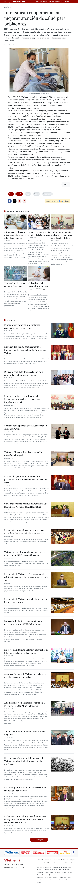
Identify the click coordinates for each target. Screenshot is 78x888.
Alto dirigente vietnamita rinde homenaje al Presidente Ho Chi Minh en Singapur (24, 704)
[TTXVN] (63, 853)
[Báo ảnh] (37, 853)
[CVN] (11, 853)
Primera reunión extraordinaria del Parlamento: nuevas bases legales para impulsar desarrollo (22, 399)
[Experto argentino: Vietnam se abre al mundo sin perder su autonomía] (62, 793)
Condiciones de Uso (59, 860)
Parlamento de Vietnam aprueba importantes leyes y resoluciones (25, 601)
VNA (45, 863)
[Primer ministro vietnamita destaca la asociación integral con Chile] (62, 330)
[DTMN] (24, 853)
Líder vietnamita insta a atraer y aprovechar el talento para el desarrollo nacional (26, 651)
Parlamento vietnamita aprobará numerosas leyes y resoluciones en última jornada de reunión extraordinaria (25, 819)
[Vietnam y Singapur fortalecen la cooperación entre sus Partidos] (62, 431)
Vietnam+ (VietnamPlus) (19, 1)
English (45, 1)
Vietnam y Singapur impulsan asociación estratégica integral (23, 454)
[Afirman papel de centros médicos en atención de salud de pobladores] (15, 221)
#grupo (28, 194)
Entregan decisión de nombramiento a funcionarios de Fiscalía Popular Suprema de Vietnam (25, 349)
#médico (19, 194)
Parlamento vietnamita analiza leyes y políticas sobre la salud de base (61, 235)
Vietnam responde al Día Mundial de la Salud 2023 (39, 233)
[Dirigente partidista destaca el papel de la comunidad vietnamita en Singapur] (62, 377)
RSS (68, 860)
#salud (11, 194)
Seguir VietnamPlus (52, 201)
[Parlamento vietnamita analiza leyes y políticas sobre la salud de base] (62, 221)
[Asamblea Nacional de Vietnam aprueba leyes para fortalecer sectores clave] (62, 680)
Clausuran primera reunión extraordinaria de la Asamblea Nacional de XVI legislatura (25, 505)
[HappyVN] (51, 853)
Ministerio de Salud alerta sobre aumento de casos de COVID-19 (39, 286)
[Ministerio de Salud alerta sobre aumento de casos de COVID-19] (39, 273)
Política (7, 7)
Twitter (15, 201)
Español (57, 1)
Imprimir (19, 201)
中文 (62, 1)
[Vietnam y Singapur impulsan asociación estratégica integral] (62, 458)
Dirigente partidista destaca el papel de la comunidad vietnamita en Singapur (23, 373)
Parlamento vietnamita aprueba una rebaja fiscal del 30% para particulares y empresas (24, 532)
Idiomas (39, 863)
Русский (67, 1)
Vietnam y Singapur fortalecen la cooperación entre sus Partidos (25, 427)
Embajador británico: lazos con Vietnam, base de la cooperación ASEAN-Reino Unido (25, 623)
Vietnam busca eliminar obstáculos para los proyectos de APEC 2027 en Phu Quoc (24, 554)
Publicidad (66, 863)
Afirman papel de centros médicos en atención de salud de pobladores (15, 235)
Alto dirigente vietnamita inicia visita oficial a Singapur (25, 733)
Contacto (74, 863)
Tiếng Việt (39, 1)
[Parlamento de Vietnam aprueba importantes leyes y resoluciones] (62, 605)
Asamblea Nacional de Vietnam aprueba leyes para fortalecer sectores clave (25, 675)
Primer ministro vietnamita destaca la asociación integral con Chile (22, 326)
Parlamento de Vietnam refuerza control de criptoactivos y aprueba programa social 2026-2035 (26, 577)
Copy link (24, 201)
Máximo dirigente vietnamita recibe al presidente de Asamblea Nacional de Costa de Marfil (25, 479)
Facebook (10, 201)
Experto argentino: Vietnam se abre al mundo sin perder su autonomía (25, 789)
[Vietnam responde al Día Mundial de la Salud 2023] (39, 221)
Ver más (11, 320)
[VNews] (71, 853)
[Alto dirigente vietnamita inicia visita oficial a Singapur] (62, 737)
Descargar (39, 840)
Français (51, 1)
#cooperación (47, 194)
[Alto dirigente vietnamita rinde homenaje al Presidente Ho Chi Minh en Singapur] (62, 708)
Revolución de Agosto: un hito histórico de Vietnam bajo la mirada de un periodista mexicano (24, 761)
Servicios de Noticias (54, 863)
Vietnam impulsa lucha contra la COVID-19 (14, 284)
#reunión (36, 194)
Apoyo (73, 860)
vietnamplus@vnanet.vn (49, 875)
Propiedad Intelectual (44, 860)
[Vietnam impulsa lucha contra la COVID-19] (15, 273)
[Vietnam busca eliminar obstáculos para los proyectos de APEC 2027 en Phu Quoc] (62, 558)
